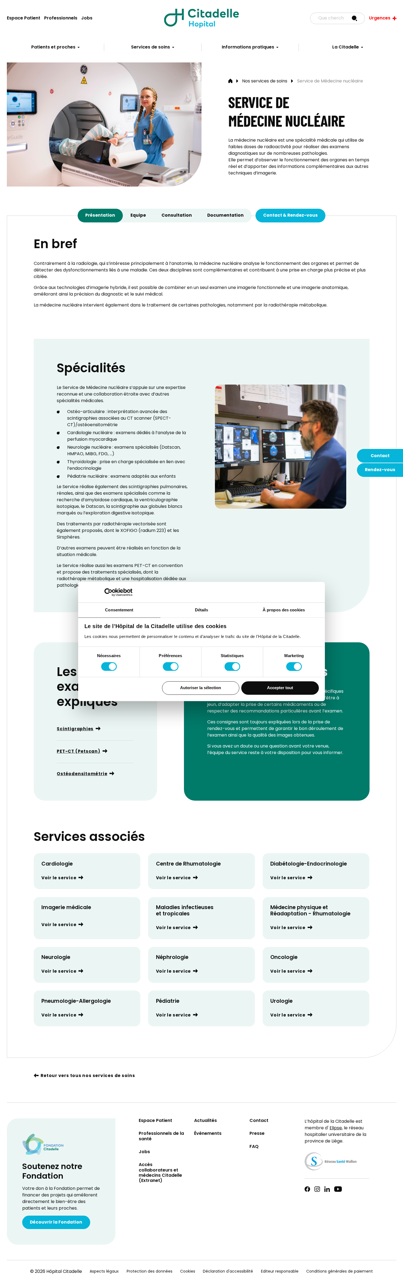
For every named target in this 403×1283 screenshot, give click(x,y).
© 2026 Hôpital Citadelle (56, 1271)
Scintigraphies (75, 729)
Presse (257, 1133)
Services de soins (150, 47)
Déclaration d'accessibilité (228, 1272)
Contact (380, 456)
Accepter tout (280, 688)
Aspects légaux (104, 1272)
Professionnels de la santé (161, 1136)
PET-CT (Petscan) (78, 752)
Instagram (317, 1189)
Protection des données (149, 1272)
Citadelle (201, 18)
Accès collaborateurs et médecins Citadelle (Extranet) (160, 1173)
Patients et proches (53, 47)
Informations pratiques (248, 47)
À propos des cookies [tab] (284, 610)
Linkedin (327, 1189)
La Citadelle (345, 47)
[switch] (170, 666)
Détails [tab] (201, 610)
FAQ (254, 1147)
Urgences (379, 18)
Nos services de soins (264, 81)
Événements (208, 1133)
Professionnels (60, 18)
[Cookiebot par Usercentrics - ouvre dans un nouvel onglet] (108, 592)
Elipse (336, 1128)
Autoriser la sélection (200, 688)
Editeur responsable (280, 1272)
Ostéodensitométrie (82, 774)
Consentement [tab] (119, 610)
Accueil (230, 81)
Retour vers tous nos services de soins (88, 1076)
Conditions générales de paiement (339, 1272)
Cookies (187, 1272)
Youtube (338, 1189)
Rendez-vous (380, 470)
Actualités (205, 1121)
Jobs (86, 18)
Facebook (307, 1189)
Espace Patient (23, 18)
